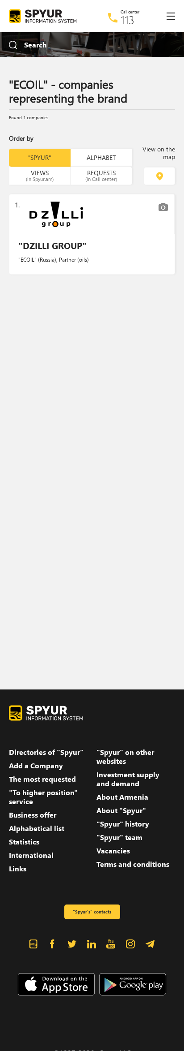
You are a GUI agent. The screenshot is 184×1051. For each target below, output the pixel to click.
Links (17, 868)
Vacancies (113, 850)
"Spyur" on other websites (125, 757)
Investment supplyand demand (127, 779)
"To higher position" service (43, 797)
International (31, 855)
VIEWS (40, 175)
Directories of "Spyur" (46, 752)
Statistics (24, 841)
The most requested (42, 779)
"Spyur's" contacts (92, 911)
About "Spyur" (121, 810)
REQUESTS (101, 175)
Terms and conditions (132, 864)
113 (127, 19)
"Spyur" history (122, 823)
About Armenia (122, 797)
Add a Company (36, 765)
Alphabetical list (36, 828)
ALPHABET (101, 157)
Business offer (32, 814)
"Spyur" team (119, 837)
